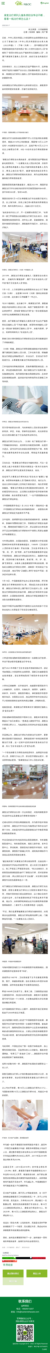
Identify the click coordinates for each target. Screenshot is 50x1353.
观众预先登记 (13, 1273)
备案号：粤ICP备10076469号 (38, 1346)
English (46, 3)
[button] (9, 1258)
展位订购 (13, 1281)
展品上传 (37, 1273)
